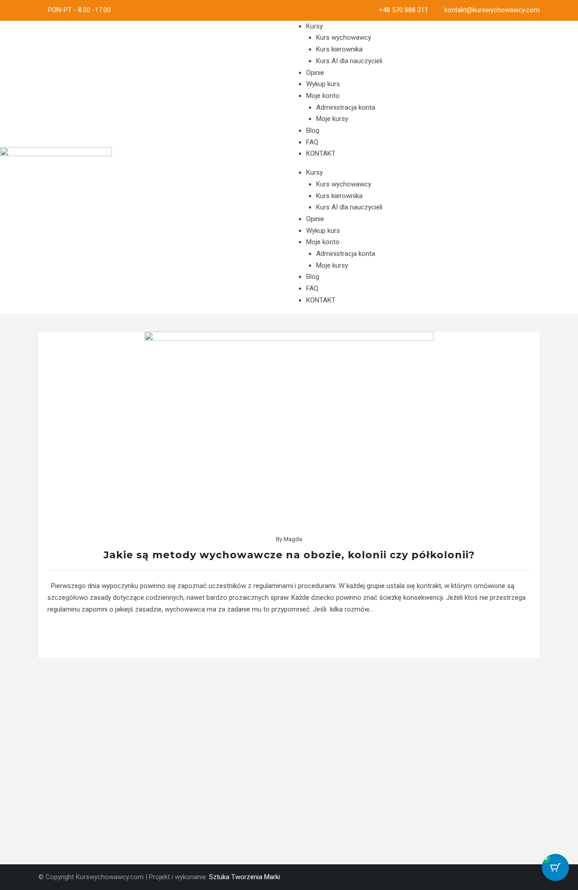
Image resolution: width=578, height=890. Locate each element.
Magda (293, 539)
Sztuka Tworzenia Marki (244, 877)
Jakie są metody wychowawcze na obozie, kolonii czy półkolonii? (289, 555)
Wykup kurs (323, 84)
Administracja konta (345, 107)
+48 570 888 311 (403, 10)
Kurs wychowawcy (343, 37)
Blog (312, 130)
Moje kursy (332, 119)
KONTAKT (321, 153)
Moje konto (323, 96)
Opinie (315, 73)
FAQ (312, 142)
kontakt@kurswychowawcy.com (492, 10)
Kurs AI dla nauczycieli (349, 61)
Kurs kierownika (339, 49)
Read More (289, 637)
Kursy (314, 26)
